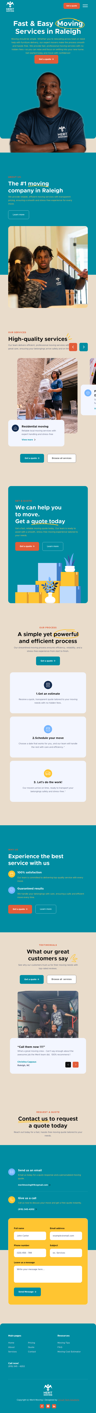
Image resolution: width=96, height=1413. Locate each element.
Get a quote (71, 6)
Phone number (21, 1246)
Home (11, 1343)
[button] (85, 5)
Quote (31, 1347)
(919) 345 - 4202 (16, 1366)
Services (12, 1352)
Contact (32, 1352)
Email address (57, 1228)
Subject (54, 1246)
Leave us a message (24, 1263)
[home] (11, 6)
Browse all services (61, 458)
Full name (19, 1228)
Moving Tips (63, 1343)
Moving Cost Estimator (69, 1352)
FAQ (59, 1347)
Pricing (31, 1343)
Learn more (18, 215)
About (11, 1347)
